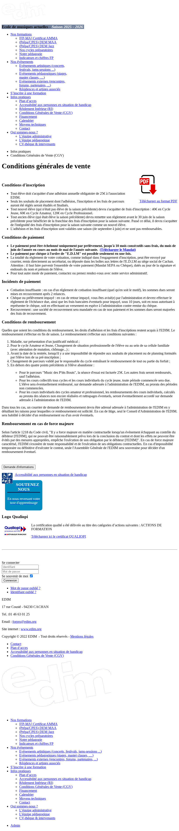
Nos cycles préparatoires (36, 50)
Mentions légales (81, 636)
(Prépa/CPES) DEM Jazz (36, 46)
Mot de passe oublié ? (25, 588)
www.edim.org (31, 629)
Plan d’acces (27, 101)
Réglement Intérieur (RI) (36, 109)
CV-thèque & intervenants (37, 144)
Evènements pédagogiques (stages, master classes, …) (43, 75)
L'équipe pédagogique (34, 140)
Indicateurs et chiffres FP (36, 58)
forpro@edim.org (24, 621)
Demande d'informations (18, 467)
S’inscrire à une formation (28, 93)
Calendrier (26, 120)
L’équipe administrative (35, 136)
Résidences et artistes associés (39, 89)
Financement (28, 116)
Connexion (10, 580)
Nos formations (21, 34)
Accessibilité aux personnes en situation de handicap (55, 105)
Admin (15, 825)
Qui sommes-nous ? (24, 132)
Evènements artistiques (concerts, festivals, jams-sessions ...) (42, 67)
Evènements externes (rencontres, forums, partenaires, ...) (42, 83)
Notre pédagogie (30, 54)
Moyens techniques (32, 124)
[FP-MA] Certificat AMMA (38, 38)
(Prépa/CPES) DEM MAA (38, 42)
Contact (24, 128)
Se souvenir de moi (15, 576)
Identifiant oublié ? (23, 592)
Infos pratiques (20, 97)
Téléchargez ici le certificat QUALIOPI (58, 536)
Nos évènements (21, 62)
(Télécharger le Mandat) (118, 250)
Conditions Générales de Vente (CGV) (45, 113)
